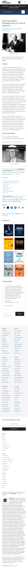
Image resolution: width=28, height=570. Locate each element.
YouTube (19, 493)
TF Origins (4, 388)
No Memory (17, 395)
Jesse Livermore (18, 379)
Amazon (4, 479)
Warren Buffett (17, 375)
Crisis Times (6, 189)
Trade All (4, 341)
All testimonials (8, 305)
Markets (4, 339)
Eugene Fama (17, 411)
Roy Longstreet (5, 408)
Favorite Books (5, 353)
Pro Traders (17, 335)
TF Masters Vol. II (6, 467)
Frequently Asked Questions (10, 182)
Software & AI (5, 344)
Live (3, 348)
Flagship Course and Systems (10, 172)
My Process (17, 353)
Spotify (3, 477)
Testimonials (5, 448)
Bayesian (16, 404)
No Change (17, 388)
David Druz (17, 370)
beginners (16, 196)
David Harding (5, 370)
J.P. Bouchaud (17, 366)
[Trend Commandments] (19, 244)
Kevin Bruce (17, 368)
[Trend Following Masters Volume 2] (19, 271)
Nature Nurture (17, 346)
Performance (6, 184)
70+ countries (16, 174)
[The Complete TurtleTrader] (8, 244)
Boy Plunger (5, 393)
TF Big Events (5, 390)
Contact (4, 450)
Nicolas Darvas (5, 399)
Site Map (4, 556)
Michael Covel (6, 30)
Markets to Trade (7, 187)
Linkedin (4, 495)
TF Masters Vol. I (5, 465)
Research (5, 186)
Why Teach (17, 339)
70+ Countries (17, 330)
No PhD (16, 397)
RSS (3, 487)
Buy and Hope (17, 382)
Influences (4, 350)
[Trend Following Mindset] (19, 257)
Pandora (4, 481)
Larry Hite (4, 362)
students (22, 196)
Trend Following (6, 333)
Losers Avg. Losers (18, 393)
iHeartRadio (4, 483)
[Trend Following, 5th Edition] (19, 230)
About (3, 437)
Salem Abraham (6, 375)
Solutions (4, 330)
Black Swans (17, 402)
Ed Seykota (4, 359)
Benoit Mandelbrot (18, 377)
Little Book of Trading (7, 461)
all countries (11, 198)
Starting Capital (18, 344)
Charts (3, 337)
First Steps (4, 439)
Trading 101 (11, 213)
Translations (5, 443)
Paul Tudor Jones (6, 366)
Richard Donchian (6, 395)
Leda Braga (17, 373)
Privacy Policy (10, 556)
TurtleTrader (5, 455)
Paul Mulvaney (5, 377)
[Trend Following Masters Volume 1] (8, 271)
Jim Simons (17, 364)
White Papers (5, 346)
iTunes (3, 475)
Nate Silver (16, 408)
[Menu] (25, 2)
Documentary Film (6, 446)
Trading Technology (8, 191)
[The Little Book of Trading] (8, 257)
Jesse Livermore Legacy (15, 142)
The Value (16, 348)
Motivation (16, 350)
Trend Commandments (7, 459)
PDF (17, 136)
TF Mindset (4, 463)
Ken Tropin (4, 379)
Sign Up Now (14, 429)
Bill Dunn (4, 364)
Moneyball (16, 406)
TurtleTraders (17, 359)
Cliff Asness (5, 368)
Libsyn (3, 485)
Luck (15, 399)
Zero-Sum (16, 390)
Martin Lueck (5, 382)
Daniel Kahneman (6, 411)
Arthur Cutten (5, 404)
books (19, 170)
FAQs (3, 441)
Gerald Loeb (5, 402)
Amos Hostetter (5, 397)
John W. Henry (5, 373)
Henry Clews (5, 406)
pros (5, 198)
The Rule (16, 302)
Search (20, 313)
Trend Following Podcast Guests (11, 181)
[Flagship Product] (8, 230)
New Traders (17, 333)
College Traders (18, 337)
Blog (3, 435)
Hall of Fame (17, 362)
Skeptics (16, 341)
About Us (5, 192)
